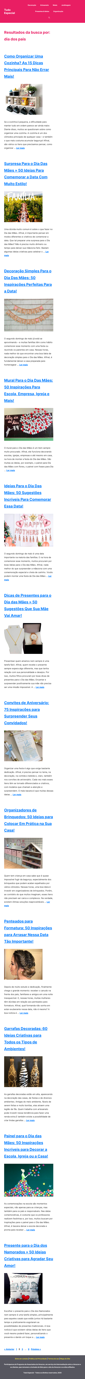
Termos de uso (53, 1359)
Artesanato (44, 5)
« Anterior (9, 1349)
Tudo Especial (9, 11)
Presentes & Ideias (42, 11)
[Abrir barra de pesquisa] (49, 18)
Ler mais (20, 148)
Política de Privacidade (38, 1359)
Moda (55, 5)
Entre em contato (21, 1359)
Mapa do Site (65, 1359)
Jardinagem (66, 5)
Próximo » (36, 1349)
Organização (58, 11)
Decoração (32, 5)
